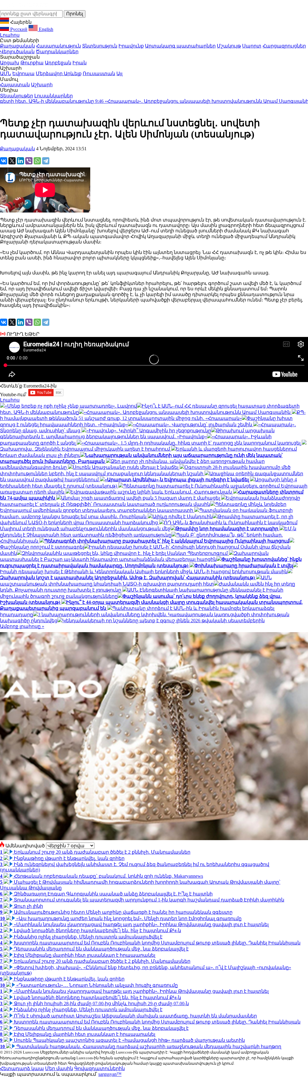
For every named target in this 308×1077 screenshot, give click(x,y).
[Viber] (28, 160)
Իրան (79, 62)
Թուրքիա (32, 62)
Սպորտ (251, 45)
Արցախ (9, 62)
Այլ (119, 73)
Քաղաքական (17, 45)
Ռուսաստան (99, 73)
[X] (12, 160)
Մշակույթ (229, 45)
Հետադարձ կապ (22, 1068)
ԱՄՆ (5, 73)
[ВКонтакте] (3, 160)
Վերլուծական (17, 51)
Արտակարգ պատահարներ (180, 45)
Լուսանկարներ (53, 95)
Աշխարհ (42, 84)
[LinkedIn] (20, 160)
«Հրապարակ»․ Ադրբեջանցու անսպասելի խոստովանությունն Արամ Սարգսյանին (157, 101)
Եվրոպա (23, 73)
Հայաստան (15, 84)
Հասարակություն (58, 45)
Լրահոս (10, 35)
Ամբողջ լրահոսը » (22, 626)
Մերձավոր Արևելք (59, 73)
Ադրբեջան (58, 62)
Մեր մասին (59, 1068)
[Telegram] (45, 160)
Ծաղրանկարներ (57, 51)
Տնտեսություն (99, 45)
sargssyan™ (110, 1074)
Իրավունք (131, 45)
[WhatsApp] (37, 160)
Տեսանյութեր (16, 95)
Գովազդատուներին (99, 1068)
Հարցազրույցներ (284, 45)
